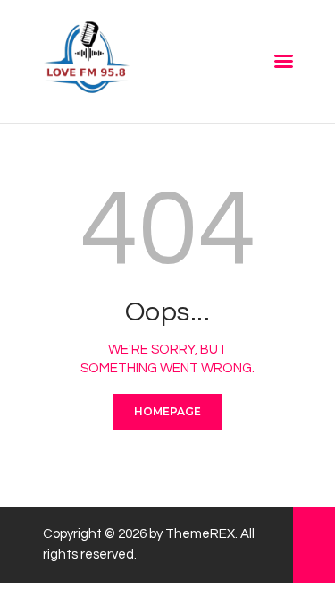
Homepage (167, 411)
